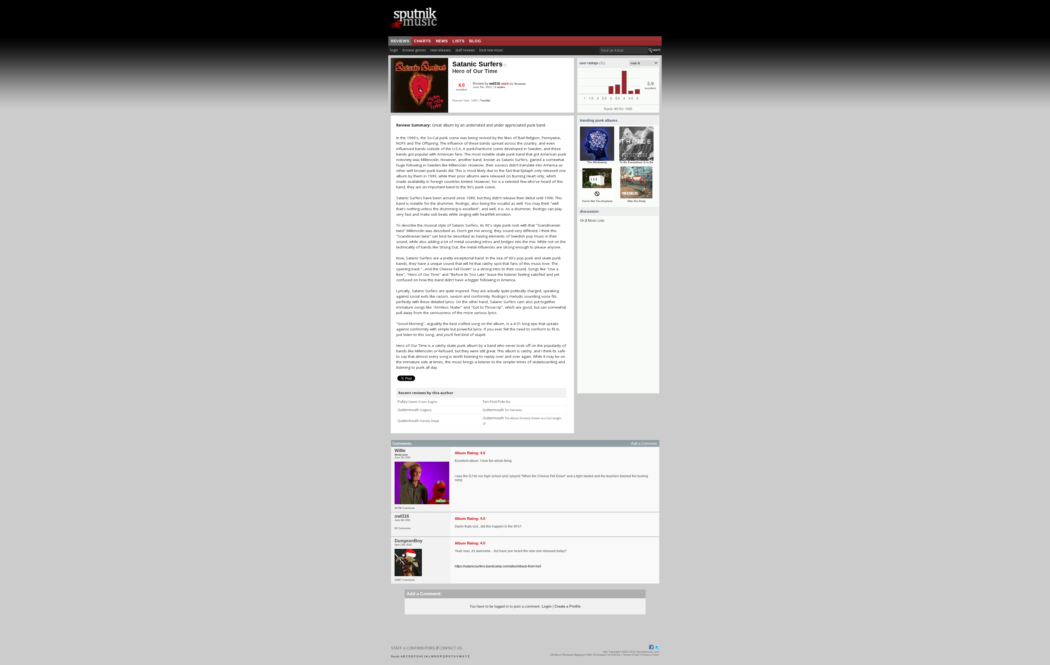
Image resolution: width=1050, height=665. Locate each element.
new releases (440, 50)
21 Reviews (517, 83)
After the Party (636, 201)
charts (422, 41)
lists (458, 41)
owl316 (494, 84)
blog (475, 41)
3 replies (499, 87)
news (442, 41)
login (394, 50)
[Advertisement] (618, 311)
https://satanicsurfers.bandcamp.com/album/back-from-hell (498, 566)
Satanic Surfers (477, 64)
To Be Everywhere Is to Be (636, 162)
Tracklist (485, 100)
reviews (400, 41)
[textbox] (624, 50)
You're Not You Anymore (597, 201)
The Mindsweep (597, 162)
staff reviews (465, 50)
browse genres (414, 50)
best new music (491, 50)
